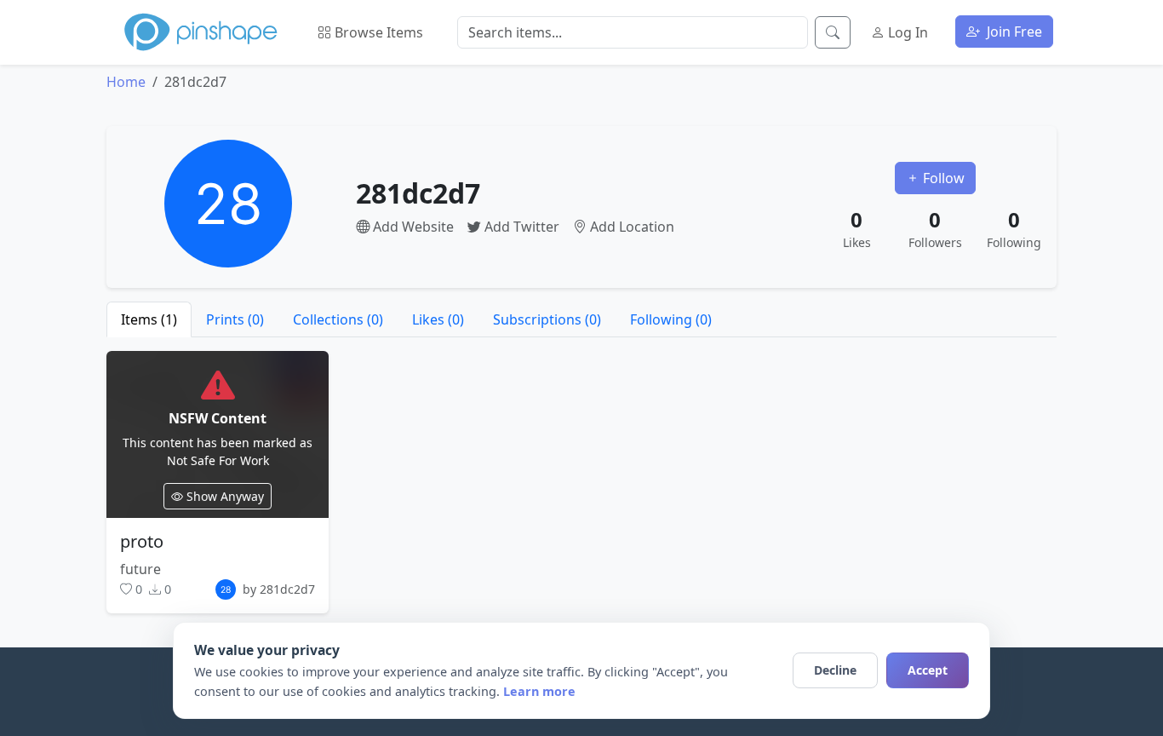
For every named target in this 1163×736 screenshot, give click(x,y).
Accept (928, 670)
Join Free (1012, 31)
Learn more (539, 691)
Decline (835, 670)
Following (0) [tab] (671, 319)
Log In (906, 32)
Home (126, 81)
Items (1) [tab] (149, 319)
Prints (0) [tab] (235, 319)
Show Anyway (223, 496)
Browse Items (377, 32)
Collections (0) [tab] (338, 319)
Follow (942, 178)
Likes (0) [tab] (438, 319)
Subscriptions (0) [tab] (547, 319)
